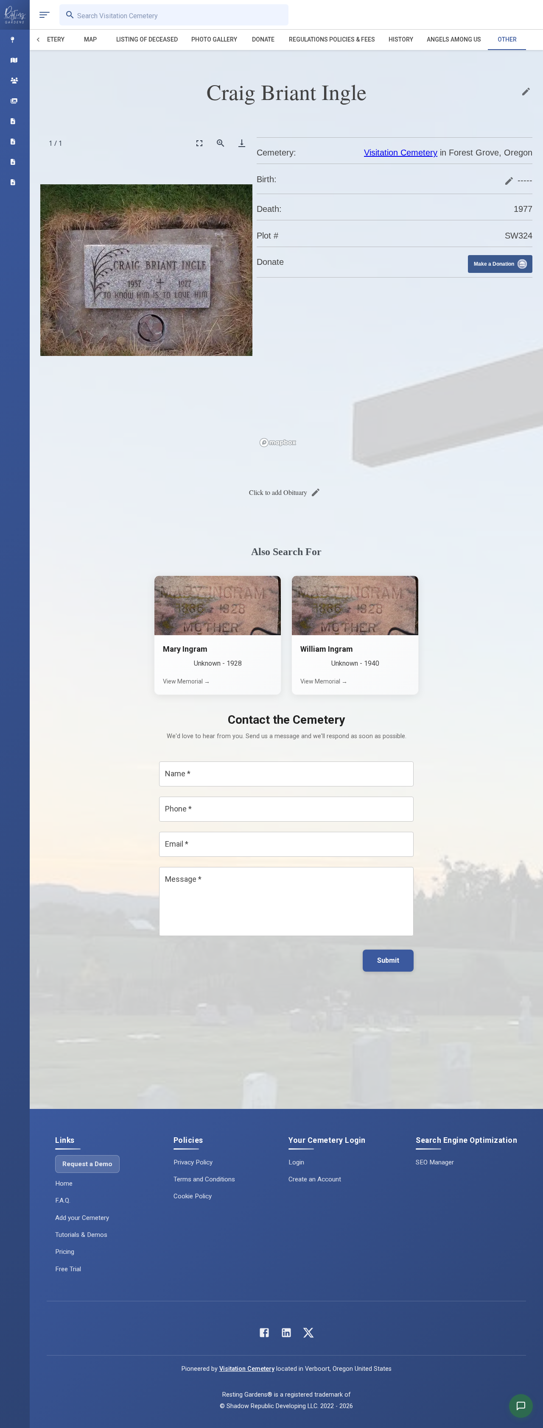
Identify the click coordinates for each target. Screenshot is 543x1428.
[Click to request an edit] (526, 91)
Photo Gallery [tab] (214, 39)
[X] (308, 1334)
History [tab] (401, 39)
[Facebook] (264, 1334)
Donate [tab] (263, 39)
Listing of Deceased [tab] (147, 39)
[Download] (241, 143)
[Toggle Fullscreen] (199, 143)
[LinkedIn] (286, 1334)
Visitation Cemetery (400, 152)
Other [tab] (507, 39)
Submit (388, 960)
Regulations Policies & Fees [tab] (332, 39)
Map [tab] (90, 39)
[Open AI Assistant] (521, 1406)
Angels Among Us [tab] (454, 39)
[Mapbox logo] (278, 442)
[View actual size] (220, 143)
